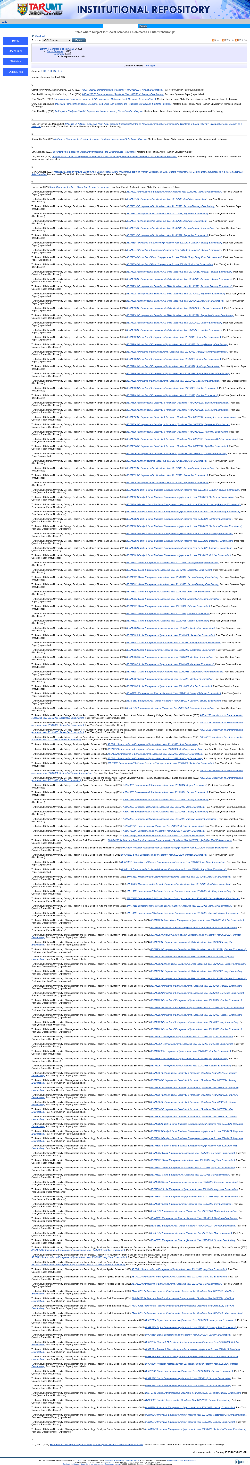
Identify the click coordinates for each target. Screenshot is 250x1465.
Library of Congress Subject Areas (57, 49)
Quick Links (16, 71)
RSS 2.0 (242, 40)
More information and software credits (181, 1460)
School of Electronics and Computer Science (121, 1460)
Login (4, 21)
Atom (217, 40)
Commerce (59, 54)
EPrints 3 (79, 1460)
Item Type (150, 65)
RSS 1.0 (229, 40)
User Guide (16, 51)
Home (15, 40)
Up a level (40, 36)
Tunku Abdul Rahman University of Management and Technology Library (91, 1464)
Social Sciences (55, 51)
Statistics (15, 61)
